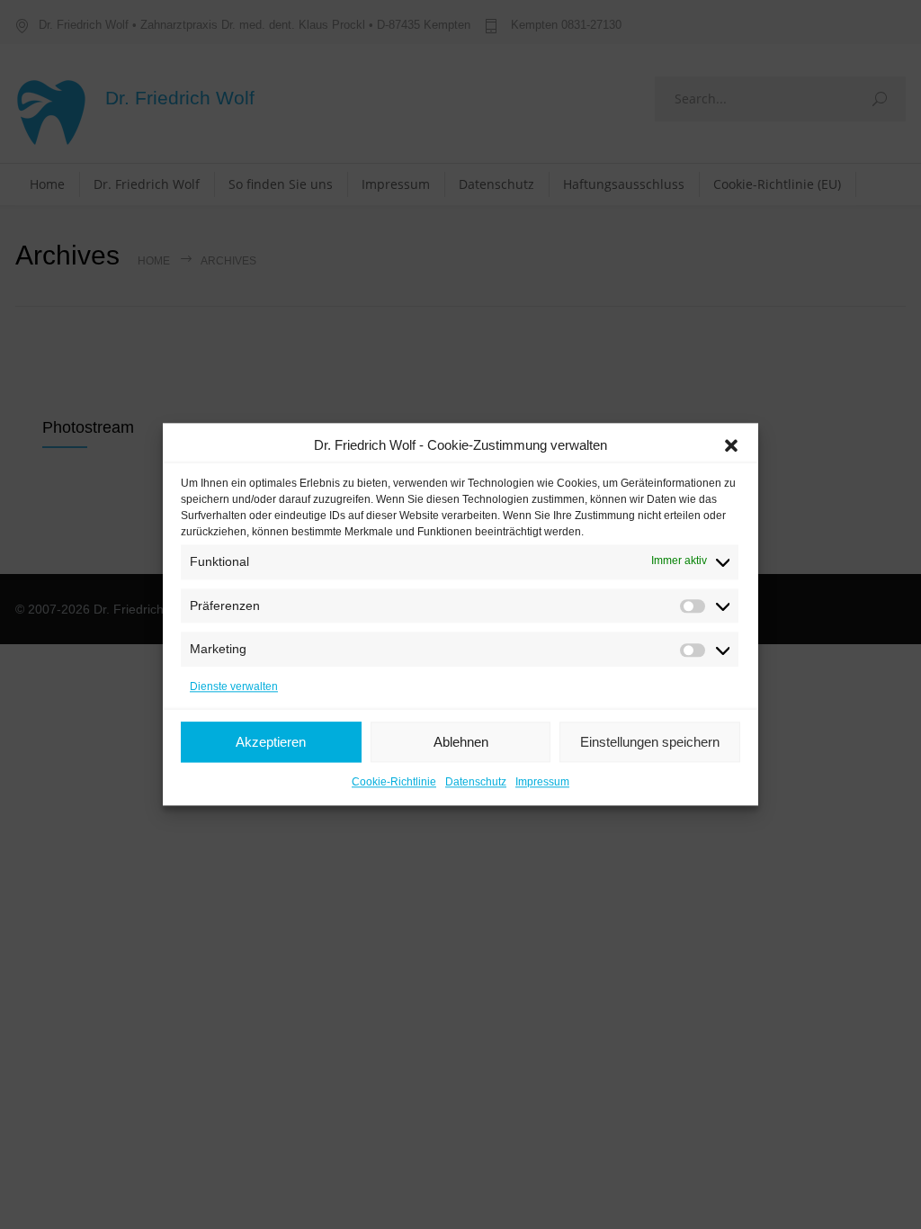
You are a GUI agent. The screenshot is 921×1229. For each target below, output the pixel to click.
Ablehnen (461, 741)
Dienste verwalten (234, 686)
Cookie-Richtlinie (394, 782)
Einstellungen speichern (650, 741)
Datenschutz (475, 782)
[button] (731, 445)
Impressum (542, 782)
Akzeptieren (271, 741)
